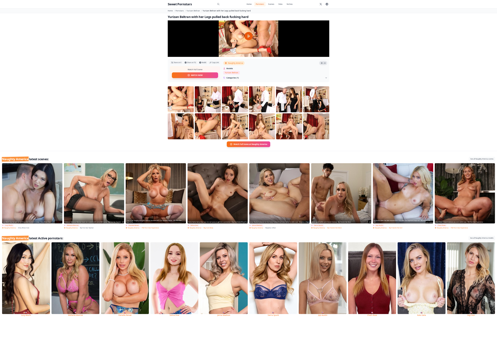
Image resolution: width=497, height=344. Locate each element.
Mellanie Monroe (72, 225)
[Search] (218, 4)
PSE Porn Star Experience (150, 228)
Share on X (177, 62)
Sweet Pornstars (180, 4)
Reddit (204, 62)
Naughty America (235, 63)
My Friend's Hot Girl (395, 228)
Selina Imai (194, 225)
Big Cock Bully (208, 228)
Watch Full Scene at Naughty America (250, 144)
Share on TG (191, 62)
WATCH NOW (197, 75)
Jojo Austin (379, 225)
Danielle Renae (134, 225)
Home (249, 4)
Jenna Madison (257, 225)
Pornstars (260, 4)
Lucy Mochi (9, 225)
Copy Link (215, 62)
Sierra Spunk (318, 225)
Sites (280, 4)
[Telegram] (327, 4)
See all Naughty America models (482, 238)
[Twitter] (320, 4)
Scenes (271, 4)
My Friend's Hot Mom (334, 228)
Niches (290, 4)
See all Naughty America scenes (482, 159)
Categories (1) (232, 78)
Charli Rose (441, 225)
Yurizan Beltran (193, 10)
